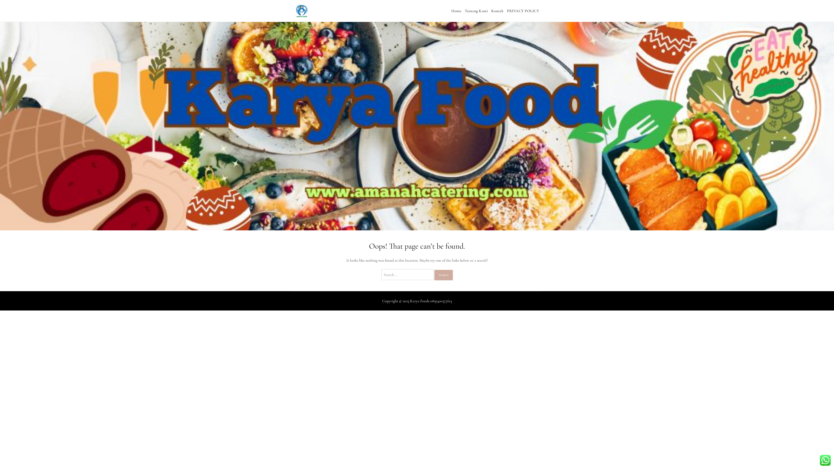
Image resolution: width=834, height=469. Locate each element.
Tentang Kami (476, 10)
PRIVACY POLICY (523, 10)
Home (456, 10)
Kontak (497, 10)
